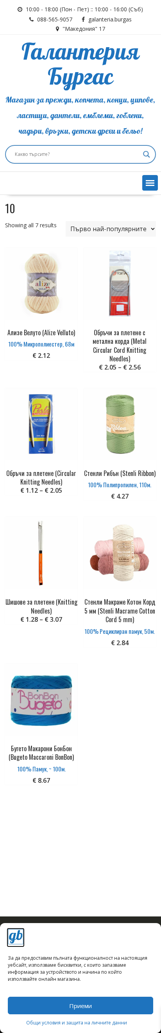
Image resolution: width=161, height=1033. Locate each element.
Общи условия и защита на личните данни (76, 1022)
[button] (150, 183)
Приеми (80, 1006)
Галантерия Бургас (80, 65)
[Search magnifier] (146, 154)
